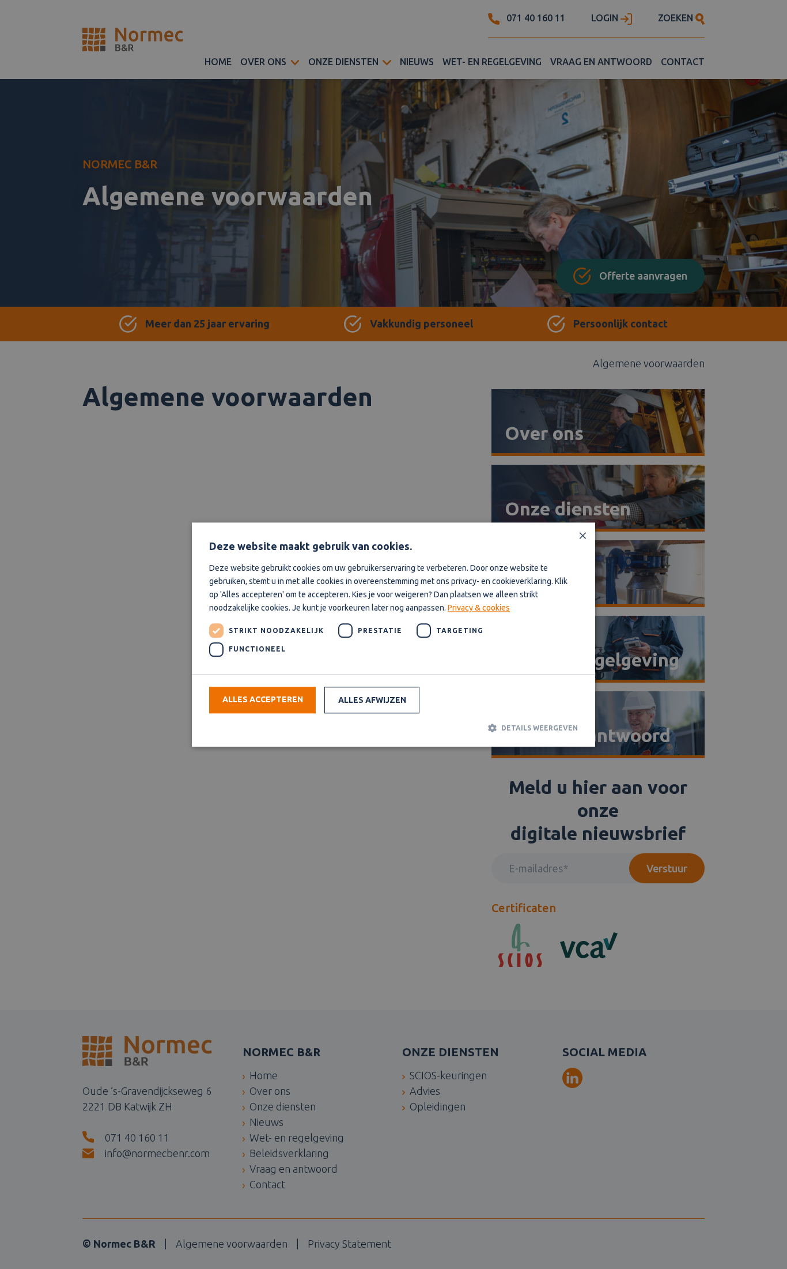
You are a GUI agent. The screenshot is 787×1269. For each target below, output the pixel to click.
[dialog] (393, 634)
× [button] (582, 535)
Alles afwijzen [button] (372, 700)
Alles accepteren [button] (262, 700)
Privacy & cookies (479, 608)
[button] (393, 728)
